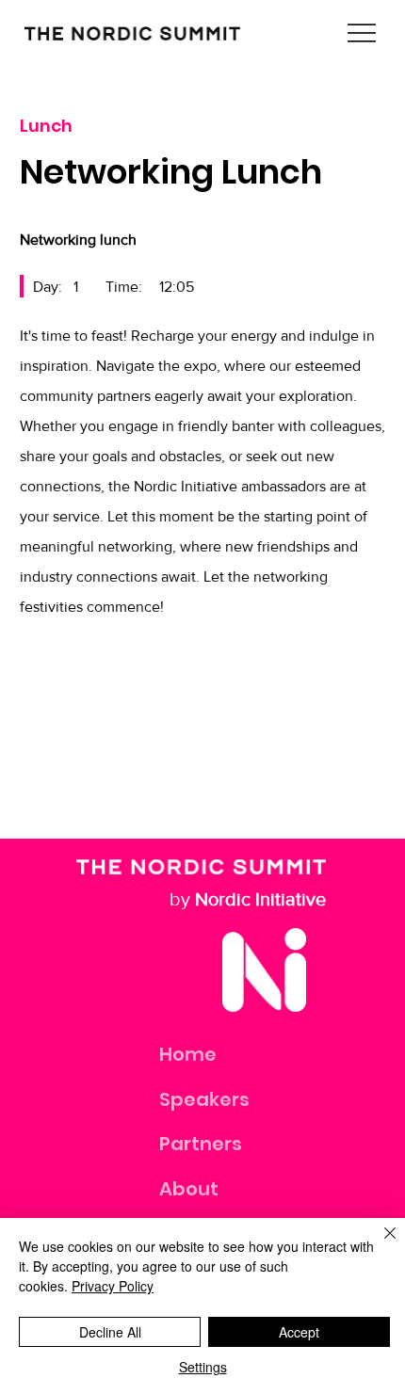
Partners (200, 1143)
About (189, 1189)
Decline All (110, 1331)
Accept (299, 1331)
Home (188, 1054)
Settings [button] (203, 1366)
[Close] (378, 1244)
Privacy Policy (113, 1285)
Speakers (204, 1099)
